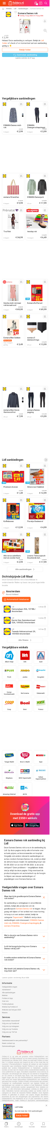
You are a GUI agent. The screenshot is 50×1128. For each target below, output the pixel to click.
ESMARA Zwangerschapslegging (25, 923)
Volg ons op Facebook (10, 1023)
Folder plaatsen (8, 1004)
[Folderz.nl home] (16, 3)
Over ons (5, 1001)
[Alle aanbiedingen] (46, 460)
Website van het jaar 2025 (11, 1010)
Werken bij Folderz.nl (10, 1007)
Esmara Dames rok (24, 909)
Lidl (15, 9)
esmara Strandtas (12, 926)
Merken (5, 995)
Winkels (9, 9)
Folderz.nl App (7, 998)
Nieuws (5, 1013)
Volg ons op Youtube (10, 1029)
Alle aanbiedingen (8, 993)
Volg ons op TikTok (9, 1032)
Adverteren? (6, 990)
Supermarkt (18, 917)
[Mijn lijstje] (41, 3)
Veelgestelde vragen (9, 987)
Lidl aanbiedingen (12, 459)
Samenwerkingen (8, 1046)
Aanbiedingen (23, 9)
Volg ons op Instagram (10, 1026)
